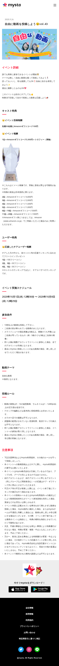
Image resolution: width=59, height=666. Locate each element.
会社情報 (29, 607)
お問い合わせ (29, 632)
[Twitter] (21, 649)
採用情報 (29, 614)
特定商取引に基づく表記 (29, 638)
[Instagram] (29, 649)
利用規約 (29, 620)
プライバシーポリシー (29, 626)
